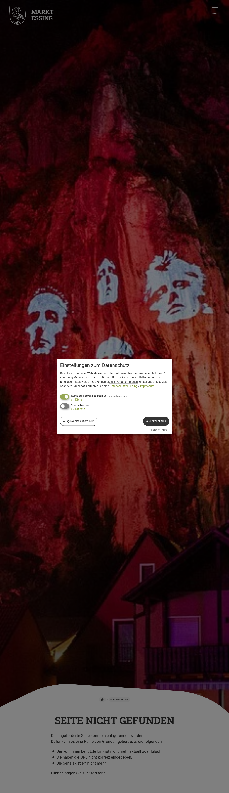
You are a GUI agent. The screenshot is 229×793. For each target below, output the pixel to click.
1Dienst (77, 399)
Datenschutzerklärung (123, 386)
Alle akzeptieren (156, 421)
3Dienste (78, 409)
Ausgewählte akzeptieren (78, 421)
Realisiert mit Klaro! (157, 429)
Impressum (147, 386)
